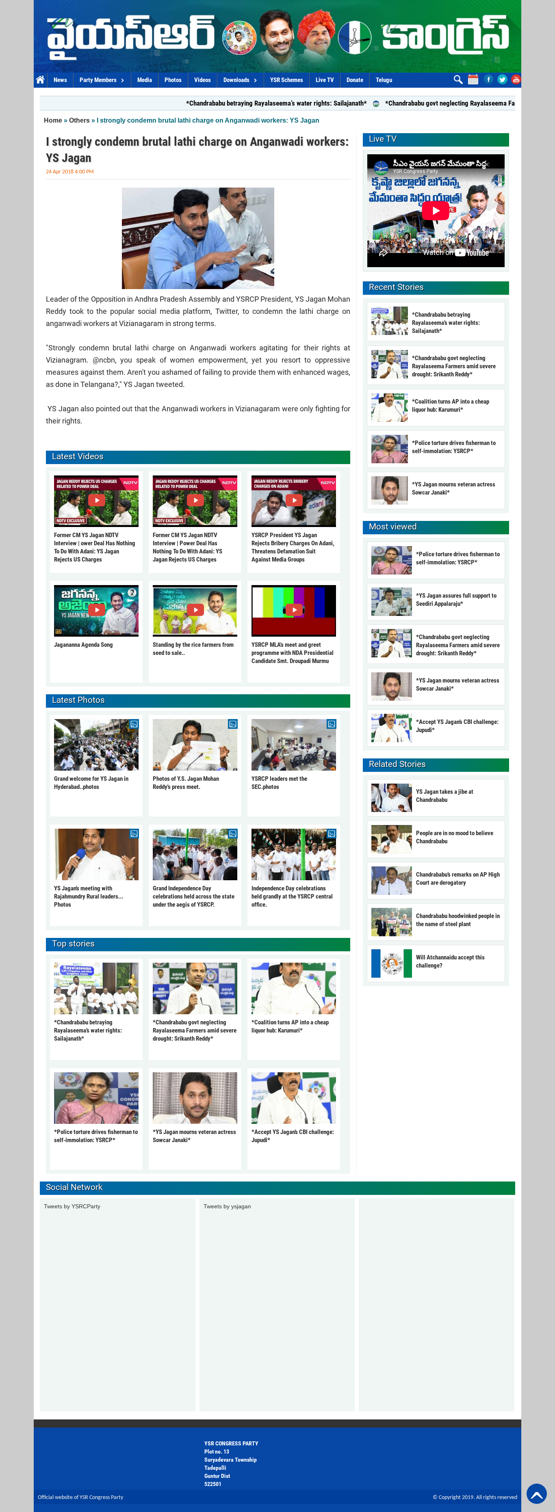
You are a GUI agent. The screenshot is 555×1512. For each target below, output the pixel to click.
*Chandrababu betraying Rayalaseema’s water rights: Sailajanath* (227, 103)
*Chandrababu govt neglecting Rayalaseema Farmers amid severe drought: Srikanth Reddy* (194, 1030)
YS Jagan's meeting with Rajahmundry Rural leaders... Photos (88, 896)
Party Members (98, 80)
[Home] (277, 36)
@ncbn (104, 360)
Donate (355, 80)
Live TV (325, 80)
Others (79, 120)
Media (144, 80)
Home (40, 80)
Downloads (236, 80)
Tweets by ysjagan (227, 1206)
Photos (173, 80)
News (60, 80)
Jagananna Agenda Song (83, 644)
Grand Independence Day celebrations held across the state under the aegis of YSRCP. (193, 896)
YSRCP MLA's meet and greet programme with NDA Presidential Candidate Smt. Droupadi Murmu (292, 653)
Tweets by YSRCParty (72, 1206)
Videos (202, 80)
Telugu (384, 80)
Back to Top (537, 1494)
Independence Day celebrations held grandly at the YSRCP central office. (292, 896)
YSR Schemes (286, 80)
